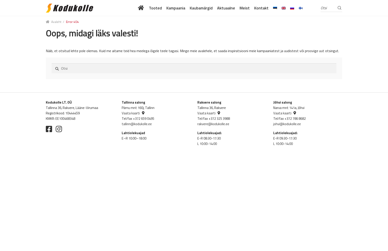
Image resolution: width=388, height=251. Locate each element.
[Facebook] (49, 129)
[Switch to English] (283, 7)
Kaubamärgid (201, 8)
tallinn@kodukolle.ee (137, 124)
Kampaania (175, 8)
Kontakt (261, 8)
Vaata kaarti (131, 113)
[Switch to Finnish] (300, 7)
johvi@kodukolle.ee (287, 124)
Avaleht (56, 21)
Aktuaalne (226, 8)
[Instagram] (59, 129)
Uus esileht (141, 7)
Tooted (155, 8)
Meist (245, 8)
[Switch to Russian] (292, 7)
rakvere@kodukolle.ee (213, 124)
